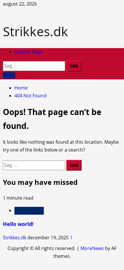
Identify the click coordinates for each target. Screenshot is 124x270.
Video (9, 75)
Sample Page (28, 52)
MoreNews (92, 248)
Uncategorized (29, 210)
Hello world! (18, 223)
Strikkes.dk (35, 31)
